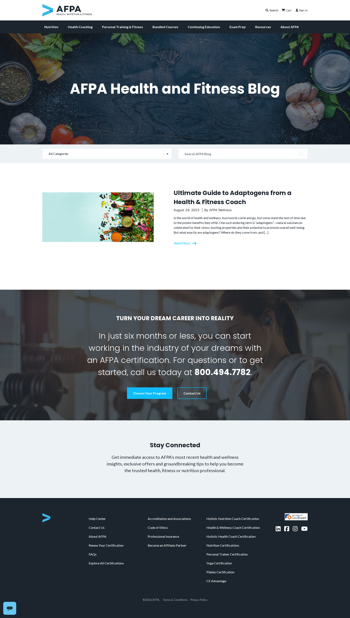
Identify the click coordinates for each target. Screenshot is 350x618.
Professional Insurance (163, 536)
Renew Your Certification (106, 545)
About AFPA (290, 27)
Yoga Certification (219, 563)
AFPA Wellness (220, 210)
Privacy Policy (198, 599)
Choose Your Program (149, 393)
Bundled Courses (165, 27)
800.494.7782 (222, 372)
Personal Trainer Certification (227, 554)
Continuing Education (204, 27)
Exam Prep (237, 27)
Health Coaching (80, 27)
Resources (263, 27)
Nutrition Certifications (222, 545)
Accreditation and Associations (169, 518)
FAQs (93, 554)
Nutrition (51, 27)
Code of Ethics (158, 527)
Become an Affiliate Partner (167, 545)
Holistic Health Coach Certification (231, 536)
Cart (288, 10)
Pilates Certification (220, 572)
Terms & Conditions (175, 599)
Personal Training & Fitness (122, 27)
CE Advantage (216, 581)
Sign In (303, 10)
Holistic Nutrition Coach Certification (232, 518)
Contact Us (192, 393)
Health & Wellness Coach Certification (233, 527)
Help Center (97, 518)
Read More (182, 243)
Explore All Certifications (106, 563)
